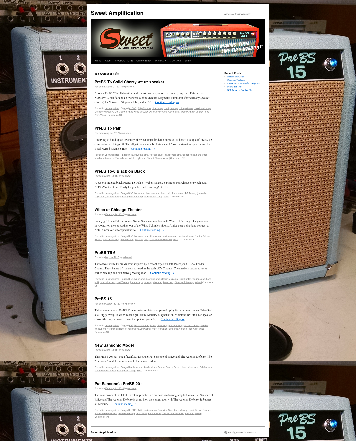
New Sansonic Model (114, 345)
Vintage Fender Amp (132, 196)
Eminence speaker (104, 111)
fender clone (188, 154)
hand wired (201, 154)
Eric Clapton (120, 111)
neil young (161, 111)
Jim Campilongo (148, 328)
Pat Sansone (127, 239)
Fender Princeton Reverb (114, 328)
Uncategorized (112, 108)
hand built (166, 193)
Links (188, 60)
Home (98, 60)
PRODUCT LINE (124, 60)
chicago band (187, 409)
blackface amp (141, 235)
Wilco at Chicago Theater (118, 209)
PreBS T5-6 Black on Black (120, 171)
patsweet (129, 86)
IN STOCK (160, 60)
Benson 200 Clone (235, 76)
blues (153, 325)
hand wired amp (136, 111)
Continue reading (167, 102)
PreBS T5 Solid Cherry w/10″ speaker (129, 81)
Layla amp (141, 158)
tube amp (157, 282)
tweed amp (173, 111)
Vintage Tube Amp (153, 196)
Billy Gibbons (144, 108)
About (108, 60)
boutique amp (171, 108)
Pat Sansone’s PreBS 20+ (118, 383)
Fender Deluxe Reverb (169, 367)
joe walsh (150, 111)
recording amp (142, 239)
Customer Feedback (236, 79)
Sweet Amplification (117, 13)
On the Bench (143, 60)
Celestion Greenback (168, 409)
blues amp (157, 108)
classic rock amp (202, 108)
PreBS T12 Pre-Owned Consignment (243, 83)
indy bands (141, 413)
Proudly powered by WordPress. (242, 432)
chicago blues (186, 108)
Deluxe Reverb (202, 409)
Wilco (103, 114)
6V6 (131, 154)
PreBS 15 (103, 298)
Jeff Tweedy (118, 158)
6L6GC (132, 108)
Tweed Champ (187, 111)
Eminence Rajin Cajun (106, 413)
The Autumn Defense (161, 239)
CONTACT (175, 60)
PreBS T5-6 (105, 252)
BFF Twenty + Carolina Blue (240, 89)
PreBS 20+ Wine (234, 86)
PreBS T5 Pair (108, 128)
